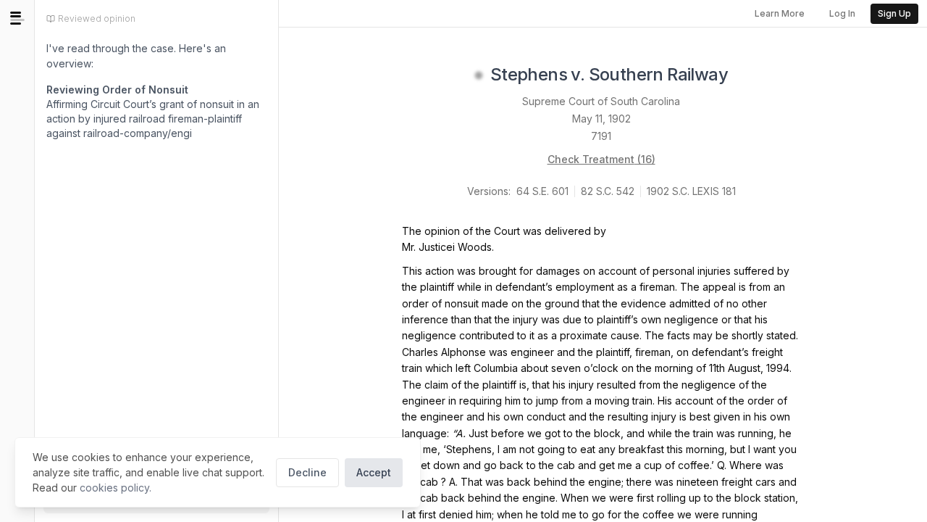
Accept (373, 472)
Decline (307, 472)
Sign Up (894, 13)
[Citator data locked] (478, 75)
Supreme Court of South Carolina (601, 101)
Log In (842, 13)
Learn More (780, 13)
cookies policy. (115, 487)
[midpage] (17, 18)
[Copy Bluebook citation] (744, 75)
